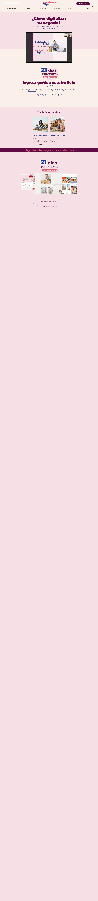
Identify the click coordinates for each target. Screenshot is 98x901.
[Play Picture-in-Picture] (69, 61)
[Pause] (27, 61)
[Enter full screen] (70, 61)
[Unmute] (29, 61)
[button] (92, 6)
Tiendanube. (32, 91)
